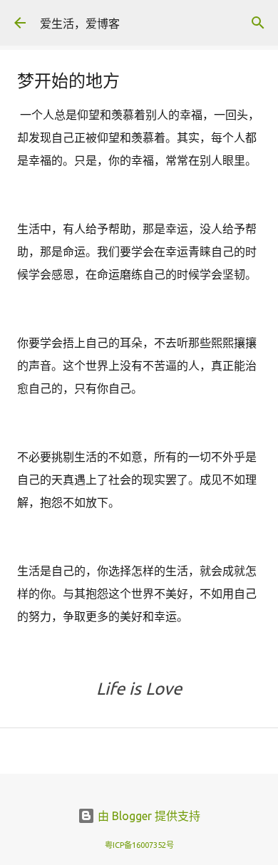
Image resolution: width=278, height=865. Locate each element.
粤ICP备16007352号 (139, 845)
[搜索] (258, 23)
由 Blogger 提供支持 (147, 815)
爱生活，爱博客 (80, 23)
